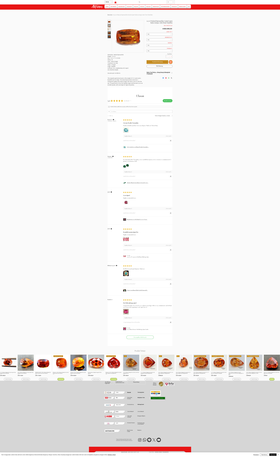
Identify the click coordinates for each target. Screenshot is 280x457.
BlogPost (139, 430)
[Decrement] (167, 56)
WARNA (170, 42)
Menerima (273, 454)
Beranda (110, 15)
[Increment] (171, 56)
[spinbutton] (169, 56)
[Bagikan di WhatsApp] (169, 77)
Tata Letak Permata (129, 416)
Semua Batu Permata (129, 398)
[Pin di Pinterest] (166, 77)
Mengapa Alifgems (141, 416)
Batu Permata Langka (130, 431)
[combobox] (159, 34)
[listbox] (109, 2)
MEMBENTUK (168, 37)
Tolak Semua (264, 454)
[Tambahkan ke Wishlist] (170, 62)
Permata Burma (130, 404)
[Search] (139, 2)
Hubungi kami (141, 404)
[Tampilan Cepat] (8, 363)
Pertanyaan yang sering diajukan (141, 423)
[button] (109, 2)
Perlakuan (169, 48)
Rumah (129, 392)
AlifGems (97, 7)
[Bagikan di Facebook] (163, 77)
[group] (140, 368)
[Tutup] (278, 455)
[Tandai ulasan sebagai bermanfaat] (170, 140)
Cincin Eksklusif (130, 411)
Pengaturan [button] (256, 454)
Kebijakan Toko (141, 397)
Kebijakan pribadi (112, 454)
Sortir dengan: (158, 115)
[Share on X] (171, 77)
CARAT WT (169, 31)
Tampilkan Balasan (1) (128, 136)
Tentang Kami (141, 392)
